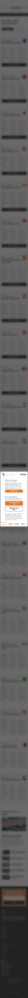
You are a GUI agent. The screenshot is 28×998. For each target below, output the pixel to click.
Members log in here (14, 508)
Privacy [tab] (11, 524)
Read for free (14, 491)
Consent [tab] (4, 524)
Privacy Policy (13, 519)
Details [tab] (17, 524)
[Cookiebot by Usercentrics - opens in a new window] (20, 475)
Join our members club (14, 503)
